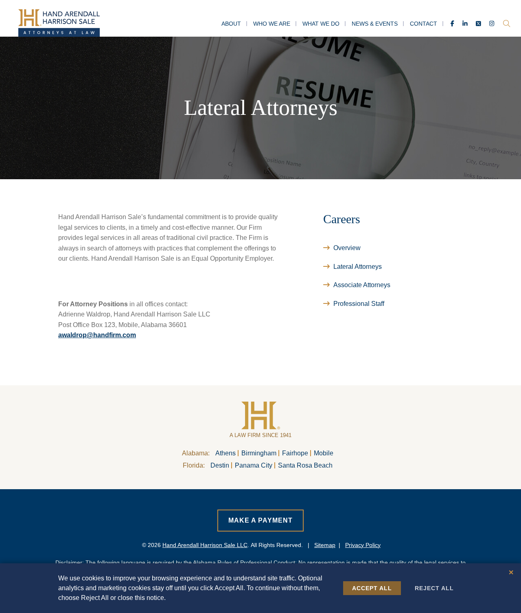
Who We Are (271, 23)
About (231, 23)
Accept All (372, 588)
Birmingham (258, 453)
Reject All (434, 588)
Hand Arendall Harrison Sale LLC (204, 545)
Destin (219, 465)
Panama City (253, 465)
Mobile (323, 453)
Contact (423, 23)
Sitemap (324, 545)
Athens (225, 453)
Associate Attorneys (361, 284)
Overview (347, 247)
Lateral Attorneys (357, 266)
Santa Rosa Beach (305, 465)
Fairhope (295, 453)
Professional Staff (358, 303)
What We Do (320, 23)
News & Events (375, 23)
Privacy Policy (363, 545)
